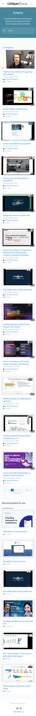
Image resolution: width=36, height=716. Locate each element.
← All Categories (7, 48)
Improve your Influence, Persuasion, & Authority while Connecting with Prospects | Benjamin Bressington (17, 252)
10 (27, 490)
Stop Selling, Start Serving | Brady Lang (17, 290)
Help (15, 712)
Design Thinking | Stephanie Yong (15, 109)
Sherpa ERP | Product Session (14, 561)
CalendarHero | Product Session (15, 532)
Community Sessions (11, 79)
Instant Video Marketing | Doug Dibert (17, 144)
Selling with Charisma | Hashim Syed (16, 215)
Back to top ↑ (20, 712)
